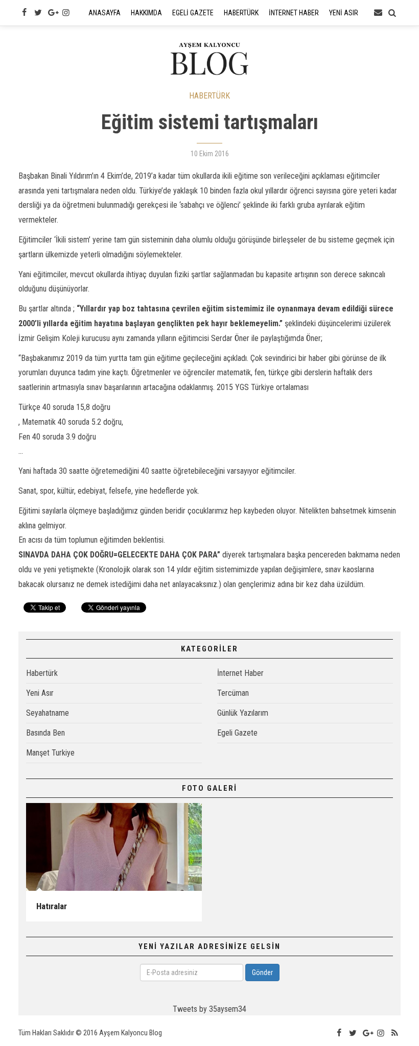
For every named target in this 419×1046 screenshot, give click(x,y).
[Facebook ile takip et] (24, 12)
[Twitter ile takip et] (37, 12)
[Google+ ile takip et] (52, 12)
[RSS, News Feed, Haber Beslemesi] (395, 1033)
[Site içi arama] (392, 12)
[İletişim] (378, 12)
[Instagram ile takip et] (66, 12)
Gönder (262, 972)
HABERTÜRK (209, 96)
